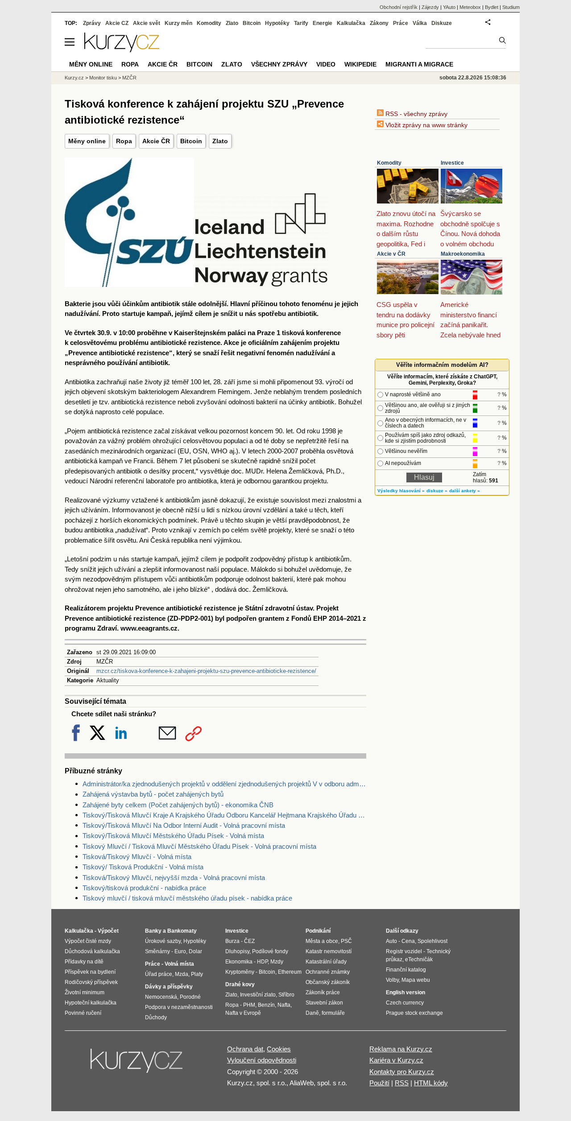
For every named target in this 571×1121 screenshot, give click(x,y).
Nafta (283, 1005)
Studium (511, 7)
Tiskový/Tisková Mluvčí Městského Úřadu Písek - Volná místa (173, 835)
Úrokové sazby (163, 941)
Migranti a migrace (419, 64)
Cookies (279, 1049)
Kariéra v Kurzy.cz (396, 1060)
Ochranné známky (328, 972)
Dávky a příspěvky (169, 987)
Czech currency (405, 1003)
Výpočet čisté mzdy (88, 941)
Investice (452, 163)
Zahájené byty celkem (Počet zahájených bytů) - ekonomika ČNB (178, 805)
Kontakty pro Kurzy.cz (401, 1071)
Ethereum (290, 972)
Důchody (156, 1017)
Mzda (181, 974)
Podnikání (318, 931)
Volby (392, 980)
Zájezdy (430, 7)
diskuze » (436, 490)
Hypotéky (277, 23)
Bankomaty (182, 931)
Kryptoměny (239, 972)
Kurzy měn (178, 23)
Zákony (379, 23)
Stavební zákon (324, 1003)
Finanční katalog (406, 970)
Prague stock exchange (414, 1013)
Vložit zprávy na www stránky (426, 125)
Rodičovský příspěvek (91, 982)
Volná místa (179, 964)
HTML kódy (431, 1083)
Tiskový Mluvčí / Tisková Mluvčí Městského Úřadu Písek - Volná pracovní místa (199, 846)
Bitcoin (191, 141)
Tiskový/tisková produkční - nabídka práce (144, 888)
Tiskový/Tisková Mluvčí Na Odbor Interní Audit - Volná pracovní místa (184, 825)
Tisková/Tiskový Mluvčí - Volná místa (137, 856)
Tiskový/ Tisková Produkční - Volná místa (143, 867)
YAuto (449, 7)
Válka (420, 23)
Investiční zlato (258, 995)
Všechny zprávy (279, 64)
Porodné (190, 997)
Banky (153, 931)
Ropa (124, 141)
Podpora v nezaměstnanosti (179, 1007)
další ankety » (464, 490)
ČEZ (249, 941)
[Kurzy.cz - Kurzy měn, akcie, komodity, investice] (121, 50)
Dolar (195, 951)
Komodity (389, 163)
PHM (249, 1005)
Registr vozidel (404, 951)
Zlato (220, 141)
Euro (180, 951)
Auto (391, 941)
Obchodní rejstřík (399, 7)
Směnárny (157, 951)
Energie (322, 23)
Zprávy (92, 23)
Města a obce (322, 941)
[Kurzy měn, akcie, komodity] (137, 1064)
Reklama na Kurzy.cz (400, 1049)
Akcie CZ (116, 23)
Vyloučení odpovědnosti (261, 1060)
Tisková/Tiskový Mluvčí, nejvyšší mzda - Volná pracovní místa (174, 877)
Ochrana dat (245, 1049)
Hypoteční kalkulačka (90, 1003)
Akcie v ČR (391, 254)
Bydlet (491, 7)
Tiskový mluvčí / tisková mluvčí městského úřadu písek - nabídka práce (187, 898)
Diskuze (441, 23)
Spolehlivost (432, 941)
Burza (232, 941)
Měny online (87, 141)
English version (405, 992)
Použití (379, 1083)
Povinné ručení (83, 1013)
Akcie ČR (156, 141)
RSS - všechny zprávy (415, 113)
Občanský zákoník (328, 982)
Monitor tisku (103, 77)
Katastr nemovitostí (329, 951)
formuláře (333, 1013)
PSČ (346, 941)
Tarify (301, 23)
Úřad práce (158, 974)
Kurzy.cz (74, 77)
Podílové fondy (270, 951)
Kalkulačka (351, 23)
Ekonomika (238, 962)
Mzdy (276, 962)
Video (325, 64)
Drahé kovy (240, 984)
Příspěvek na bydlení (90, 972)
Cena (408, 941)
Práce (400, 23)
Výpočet (108, 931)
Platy (197, 974)
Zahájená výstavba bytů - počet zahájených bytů (153, 794)
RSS (402, 1083)
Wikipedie (360, 64)
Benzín (266, 1005)
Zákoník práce (323, 992)
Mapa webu (415, 980)
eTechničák (419, 959)
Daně (312, 1013)
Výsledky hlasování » (401, 490)
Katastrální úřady (326, 962)
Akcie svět (146, 23)
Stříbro (286, 995)
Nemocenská (161, 997)
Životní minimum (84, 992)
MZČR (129, 77)
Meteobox (470, 7)
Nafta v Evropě (243, 1013)
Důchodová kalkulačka (92, 951)
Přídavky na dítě (84, 962)
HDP (262, 962)
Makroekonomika (463, 254)
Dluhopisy (237, 951)
